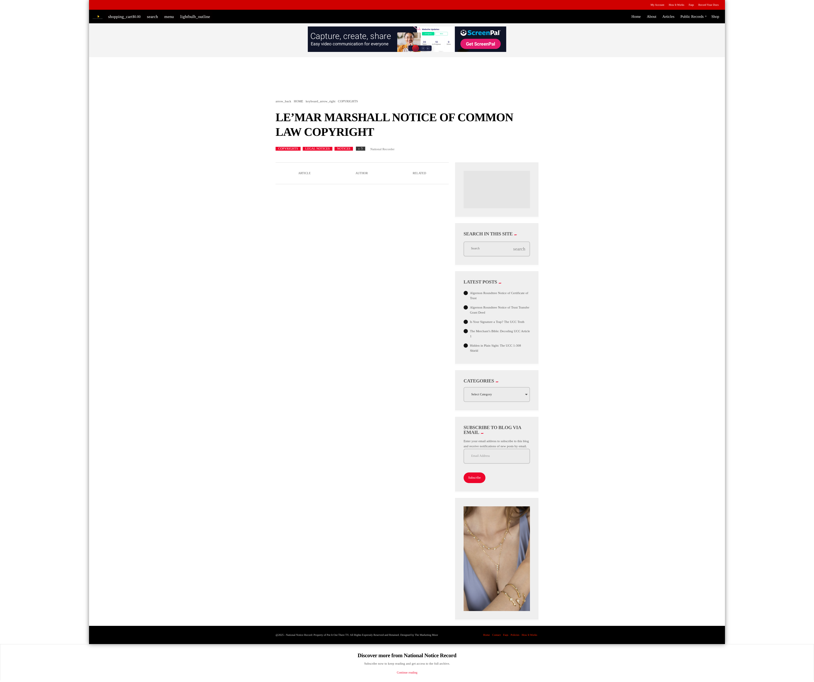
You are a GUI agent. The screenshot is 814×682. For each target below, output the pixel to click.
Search (475, 248)
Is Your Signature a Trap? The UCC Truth (497, 322)
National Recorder (382, 149)
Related (419, 173)
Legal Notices (317, 148)
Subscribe (474, 477)
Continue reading (407, 672)
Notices (343, 148)
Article (304, 173)
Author (361, 173)
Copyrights (288, 148)
